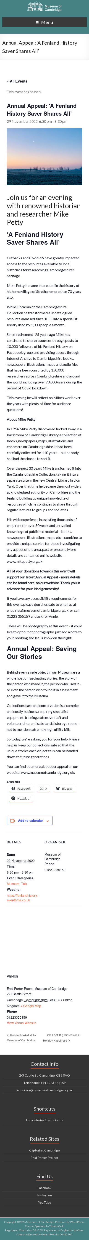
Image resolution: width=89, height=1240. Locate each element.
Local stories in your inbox (44, 1120)
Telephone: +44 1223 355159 (44, 1083)
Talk (24, 883)
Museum (13, 883)
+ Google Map (31, 1005)
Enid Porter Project (44, 1158)
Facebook (44, 1188)
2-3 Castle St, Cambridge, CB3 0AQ (44, 1075)
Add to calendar (30, 820)
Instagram (44, 1195)
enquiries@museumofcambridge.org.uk (44, 1090)
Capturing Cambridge (44, 1150)
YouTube (44, 1202)
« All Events (17, 81)
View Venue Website (21, 1022)
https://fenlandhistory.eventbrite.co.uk (22, 897)
